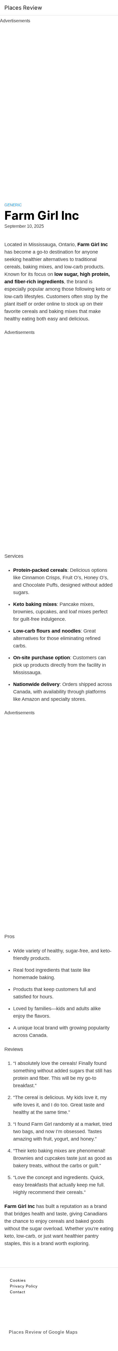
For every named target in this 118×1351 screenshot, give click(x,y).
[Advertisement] (59, 106)
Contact (17, 1292)
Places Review (23, 7)
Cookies (18, 1280)
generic (13, 205)
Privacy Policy (24, 1286)
